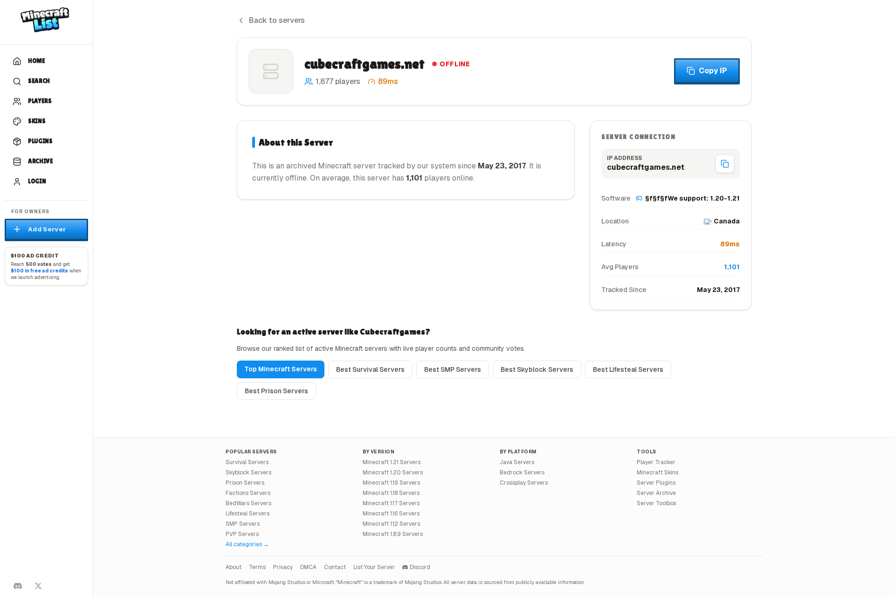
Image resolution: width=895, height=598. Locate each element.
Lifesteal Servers (247, 513)
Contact (335, 567)
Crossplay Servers (524, 483)
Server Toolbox (656, 503)
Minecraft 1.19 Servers (391, 483)
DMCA (308, 567)
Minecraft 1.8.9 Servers (393, 534)
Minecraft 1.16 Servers (391, 513)
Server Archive (656, 493)
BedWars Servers (248, 503)
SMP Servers (243, 524)
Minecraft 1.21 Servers (391, 462)
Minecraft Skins (657, 472)
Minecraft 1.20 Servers (393, 472)
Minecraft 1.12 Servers (391, 524)
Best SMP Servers (452, 369)
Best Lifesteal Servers (628, 369)
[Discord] (17, 585)
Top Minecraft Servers (280, 369)
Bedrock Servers (522, 472)
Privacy (283, 567)
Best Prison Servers (276, 391)
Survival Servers (247, 462)
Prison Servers (245, 483)
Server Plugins (656, 483)
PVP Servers (242, 534)
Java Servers (517, 462)
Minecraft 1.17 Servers (391, 503)
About (233, 567)
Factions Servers (248, 493)
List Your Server (374, 567)
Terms (257, 567)
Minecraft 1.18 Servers (391, 493)
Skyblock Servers (248, 472)
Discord (420, 567)
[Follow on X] (38, 585)
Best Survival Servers (370, 369)
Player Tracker (656, 462)
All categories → (247, 544)
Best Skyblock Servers (537, 369)
